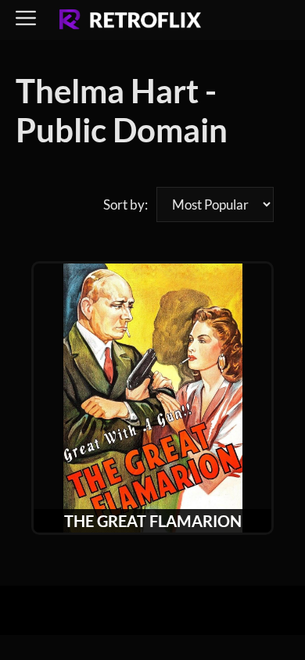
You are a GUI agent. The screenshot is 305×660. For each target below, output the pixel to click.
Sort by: (125, 204)
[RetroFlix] (130, 20)
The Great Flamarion (153, 520)
